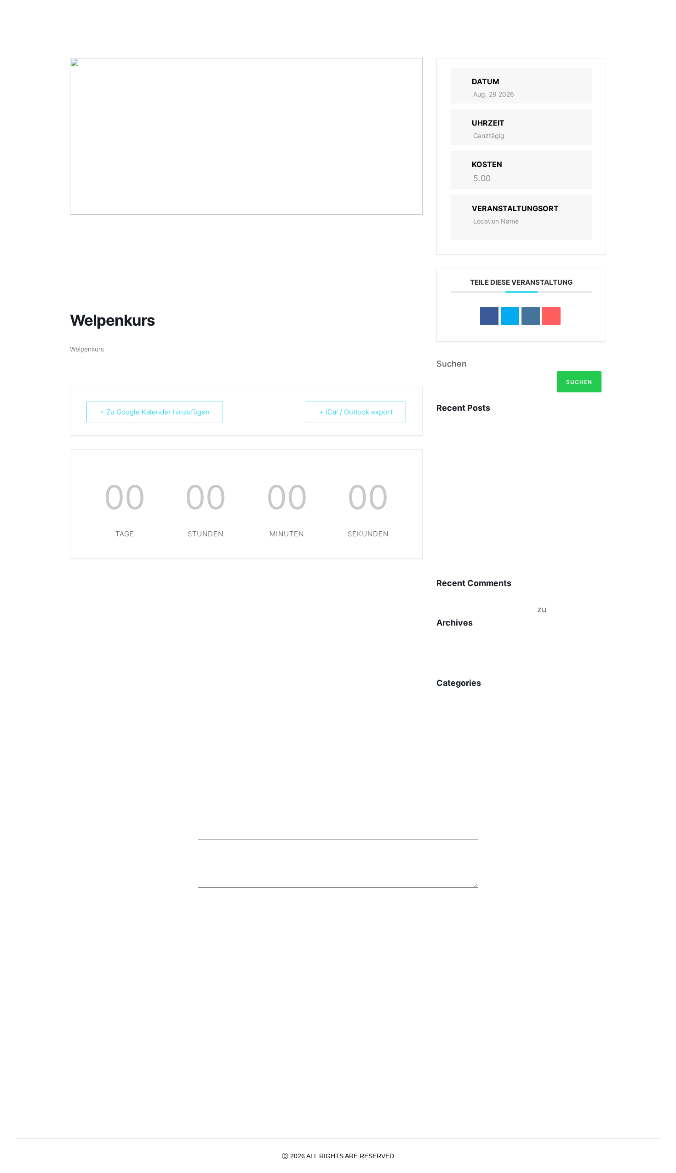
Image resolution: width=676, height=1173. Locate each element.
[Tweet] (510, 316)
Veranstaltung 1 (490, 523)
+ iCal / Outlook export (356, 412)
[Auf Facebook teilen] (489, 316)
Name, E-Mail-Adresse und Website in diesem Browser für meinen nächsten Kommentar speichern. (344, 1031)
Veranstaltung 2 (491, 480)
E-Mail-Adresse (381, 908)
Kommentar (224, 827)
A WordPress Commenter (485, 609)
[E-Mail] (551, 316)
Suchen (451, 363)
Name (212, 908)
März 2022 (459, 668)
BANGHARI (474, 437)
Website (214, 967)
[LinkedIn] (530, 316)
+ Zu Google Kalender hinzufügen (155, 412)
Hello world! (477, 566)
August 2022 (464, 650)
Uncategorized (468, 711)
